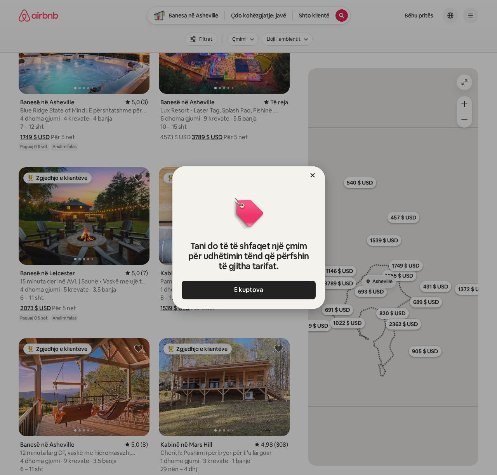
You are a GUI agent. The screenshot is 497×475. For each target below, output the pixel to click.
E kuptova (248, 290)
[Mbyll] (312, 175)
